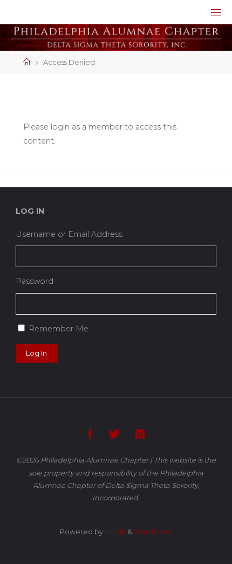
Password (34, 281)
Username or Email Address (69, 234)
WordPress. (153, 531)
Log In (36, 353)
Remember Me (58, 329)
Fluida (114, 531)
